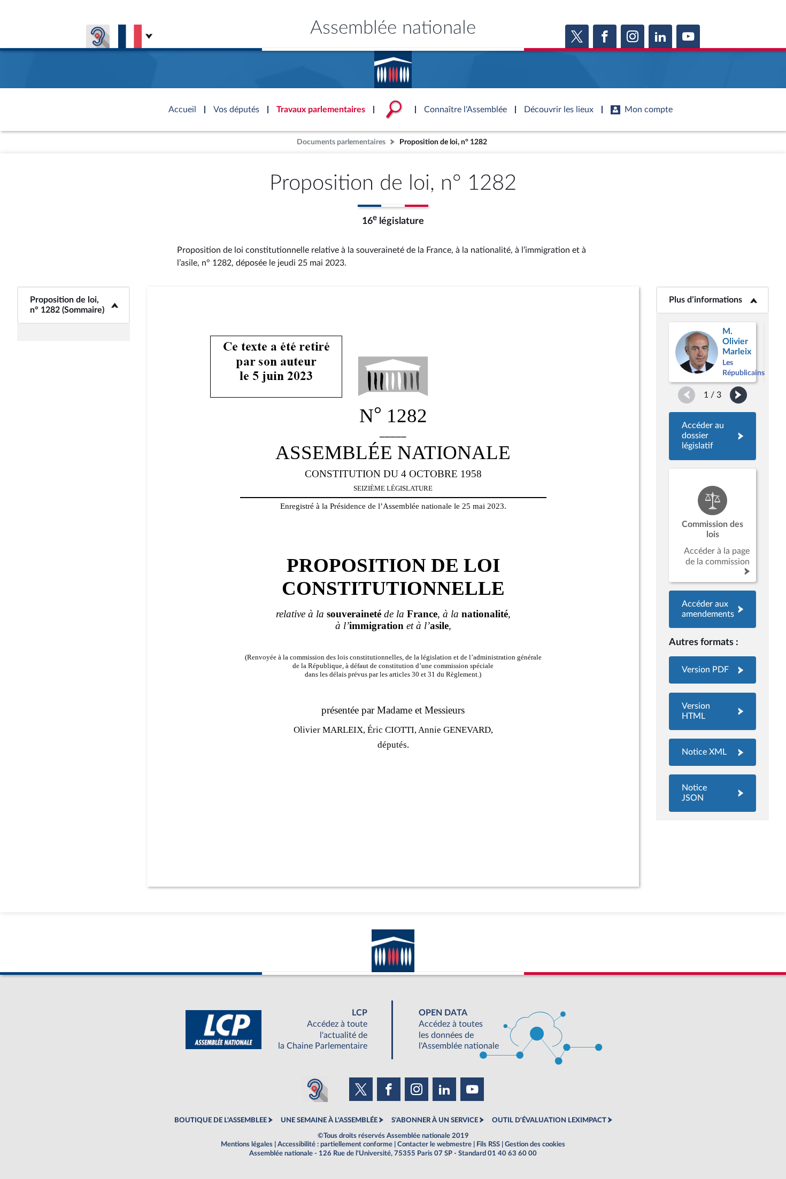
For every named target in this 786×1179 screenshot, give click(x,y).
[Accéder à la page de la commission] (712, 525)
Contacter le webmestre (434, 1144)
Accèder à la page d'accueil (393, 65)
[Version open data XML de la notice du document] (712, 752)
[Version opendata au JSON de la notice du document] (712, 793)
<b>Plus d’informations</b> (712, 300)
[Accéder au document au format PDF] (712, 670)
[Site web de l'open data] (501, 1030)
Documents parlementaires (341, 142)
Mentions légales (247, 1144)
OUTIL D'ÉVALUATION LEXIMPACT (549, 1120)
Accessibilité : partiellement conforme (335, 1144)
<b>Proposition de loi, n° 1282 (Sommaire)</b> (74, 305)
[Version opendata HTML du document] (712, 711)
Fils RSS (488, 1144)
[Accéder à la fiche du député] (712, 352)
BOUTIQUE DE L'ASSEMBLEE (220, 1120)
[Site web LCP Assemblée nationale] (285, 1030)
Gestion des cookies (535, 1144)
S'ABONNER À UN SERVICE (434, 1120)
